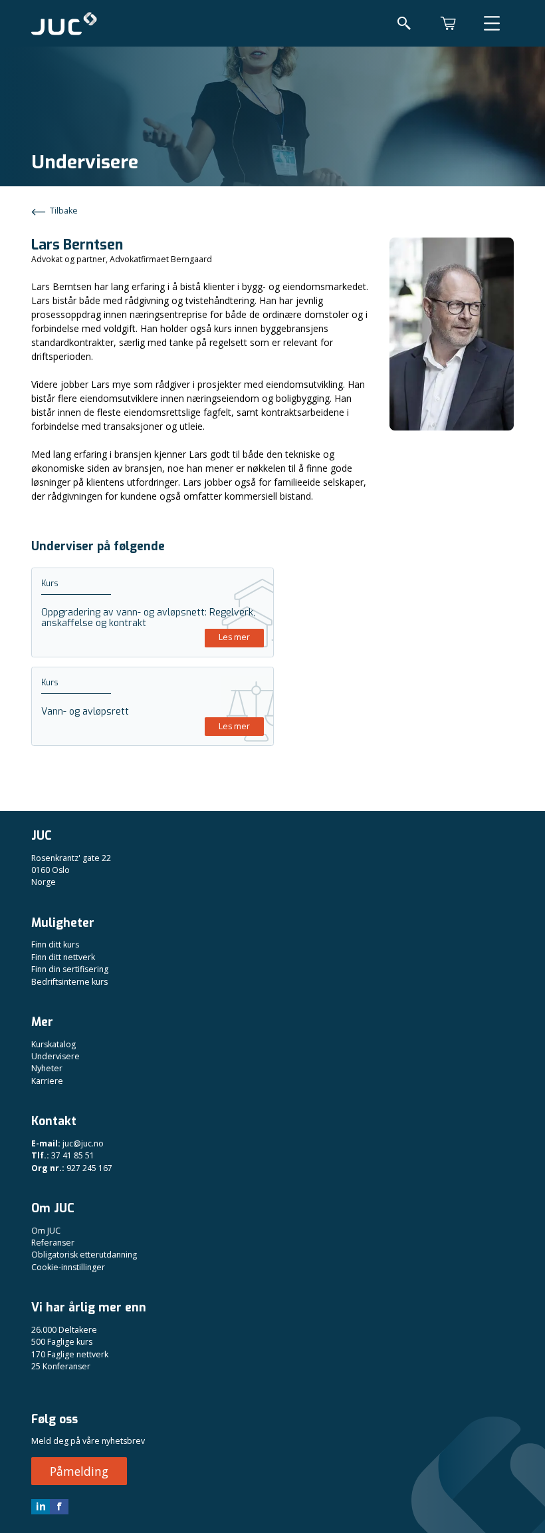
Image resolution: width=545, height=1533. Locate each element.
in (41, 1506)
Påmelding (79, 1471)
